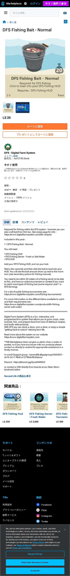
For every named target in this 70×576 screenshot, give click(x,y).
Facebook (46, 504)
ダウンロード (9, 471)
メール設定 (8, 481)
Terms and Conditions (21, 548)
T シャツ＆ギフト (12, 455)
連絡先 (39, 450)
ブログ (6, 476)
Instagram (46, 516)
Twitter (44, 521)
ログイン (35, 3)
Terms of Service (24, 545)
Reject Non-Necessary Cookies (34, 562)
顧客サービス (9, 515)
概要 (38, 455)
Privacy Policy (38, 542)
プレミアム (8, 465)
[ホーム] (4, 22)
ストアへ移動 (11, 156)
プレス (39, 465)
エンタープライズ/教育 (14, 460)
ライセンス (8, 520)
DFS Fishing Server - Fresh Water (41, 415)
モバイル (7, 450)
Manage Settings (35, 554)
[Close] (64, 529)
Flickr (44, 510)
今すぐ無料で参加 (55, 3)
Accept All (34, 571)
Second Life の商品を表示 (17, 376)
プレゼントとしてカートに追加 (35, 134)
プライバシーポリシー (14, 509)
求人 (38, 460)
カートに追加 (35, 126)
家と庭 (13, 22)
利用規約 (7, 504)
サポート (7, 486)
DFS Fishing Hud (13, 413)
